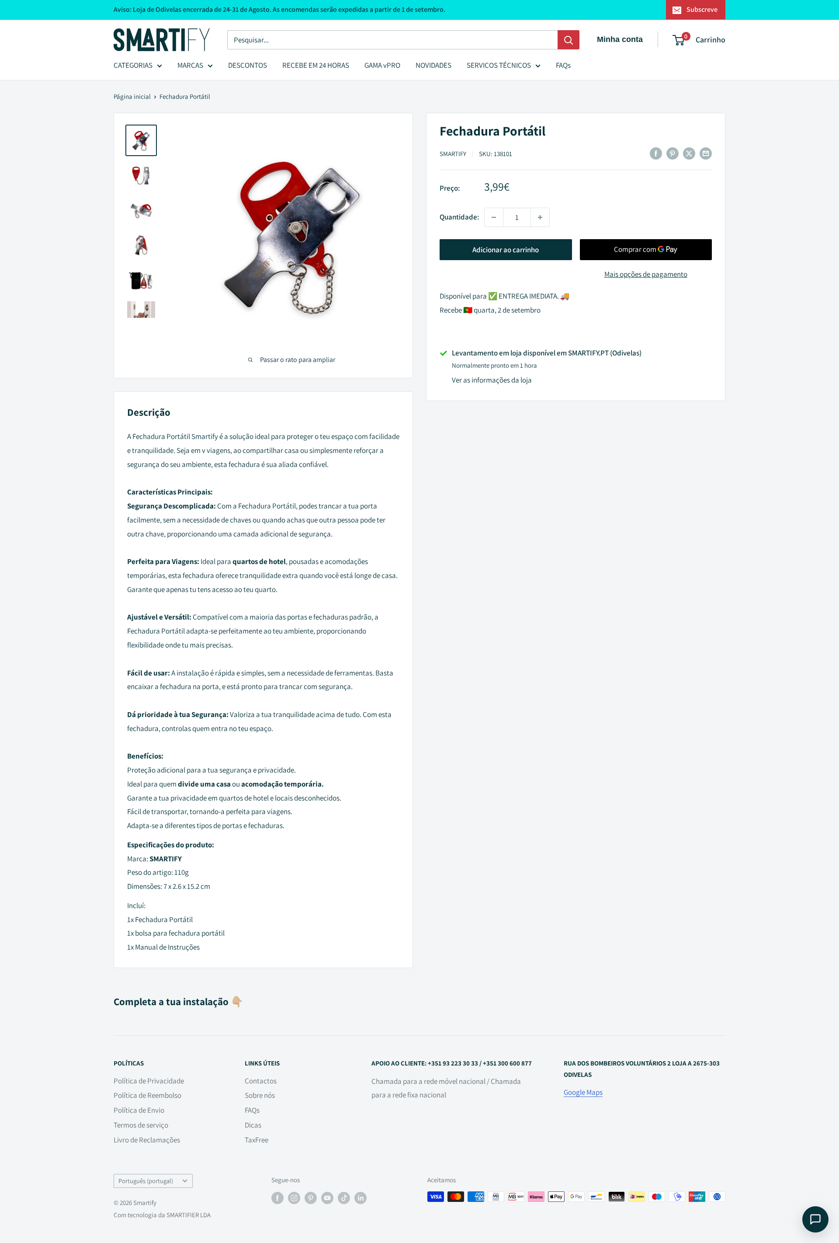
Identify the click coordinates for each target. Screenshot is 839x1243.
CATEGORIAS (133, 65)
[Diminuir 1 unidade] (494, 217)
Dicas (253, 1125)
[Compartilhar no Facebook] (656, 153)
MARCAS (190, 65)
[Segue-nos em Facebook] (277, 1197)
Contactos (261, 1081)
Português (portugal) (145, 1181)
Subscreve (702, 9)
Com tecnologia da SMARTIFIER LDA (162, 1215)
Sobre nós (260, 1095)
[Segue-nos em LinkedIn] (360, 1197)
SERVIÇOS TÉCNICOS (499, 65)
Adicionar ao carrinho (505, 249)
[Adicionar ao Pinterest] (672, 153)
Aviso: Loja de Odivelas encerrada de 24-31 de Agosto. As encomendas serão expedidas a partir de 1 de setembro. (279, 9)
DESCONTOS (247, 65)
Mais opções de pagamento (645, 274)
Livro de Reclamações (147, 1140)
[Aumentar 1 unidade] (540, 217)
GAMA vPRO (382, 65)
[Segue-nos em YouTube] (327, 1197)
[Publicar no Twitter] (689, 153)
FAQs (563, 65)
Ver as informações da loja (492, 380)
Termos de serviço (141, 1125)
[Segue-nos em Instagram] (294, 1197)
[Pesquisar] (568, 39)
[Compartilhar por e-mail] (706, 153)
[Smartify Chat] (815, 1219)
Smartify (453, 154)
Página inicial (132, 96)
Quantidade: (459, 217)
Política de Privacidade (149, 1081)
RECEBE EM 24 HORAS (315, 65)
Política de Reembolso (147, 1095)
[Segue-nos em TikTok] (344, 1197)
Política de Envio (139, 1110)
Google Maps (583, 1092)
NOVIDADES (433, 65)
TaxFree (256, 1140)
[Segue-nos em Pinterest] (311, 1197)
